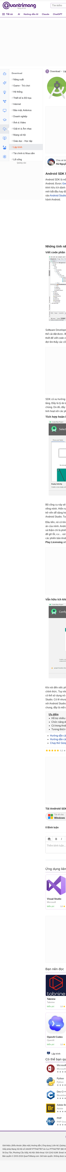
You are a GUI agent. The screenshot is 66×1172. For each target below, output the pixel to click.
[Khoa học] (4, 156)
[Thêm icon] (49, 839)
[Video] (4, 138)
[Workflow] (4, 101)
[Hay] (55, 750)
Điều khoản (17, 1145)
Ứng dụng (46, 1145)
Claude (45, 14)
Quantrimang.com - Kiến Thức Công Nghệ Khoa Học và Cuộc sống (20, 5)
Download (55, 71)
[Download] (4, 129)
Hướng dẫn (36, 1145)
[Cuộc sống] (4, 147)
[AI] (4, 73)
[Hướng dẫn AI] (4, 92)
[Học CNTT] (4, 119)
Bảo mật (26, 1145)
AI (19, 14)
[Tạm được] (49, 750)
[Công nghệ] (4, 110)
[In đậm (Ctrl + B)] (56, 839)
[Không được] (46, 750)
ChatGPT (57, 14)
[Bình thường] (52, 750)
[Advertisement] (21, 184)
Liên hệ (55, 1145)
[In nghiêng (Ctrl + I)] (61, 839)
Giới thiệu (6, 1145)
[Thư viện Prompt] (4, 83)
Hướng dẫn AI (31, 14)
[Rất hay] (57, 750)
